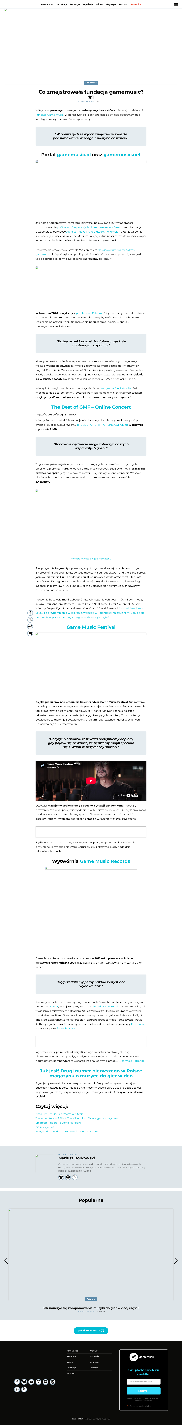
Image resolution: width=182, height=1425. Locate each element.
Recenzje (75, 4)
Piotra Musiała (66, 1028)
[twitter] (30, 620)
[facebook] (30, 613)
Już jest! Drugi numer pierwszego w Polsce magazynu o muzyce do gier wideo (91, 1073)
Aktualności (47, 4)
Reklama (94, 1367)
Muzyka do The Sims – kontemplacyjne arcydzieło (67, 1131)
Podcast (123, 4)
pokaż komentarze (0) (91, 1330)
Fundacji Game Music (49, 114)
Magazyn (111, 4)
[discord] (45, 1382)
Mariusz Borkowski (86, 102)
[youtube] (31, 1382)
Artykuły (62, 4)
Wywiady (87, 4)
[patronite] (17, 1389)
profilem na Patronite (90, 313)
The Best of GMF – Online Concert (91, 407)
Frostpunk (137, 1024)
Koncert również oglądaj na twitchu (91, 558)
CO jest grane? (45, 1127)
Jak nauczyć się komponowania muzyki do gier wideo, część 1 (91, 1308)
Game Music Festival (91, 627)
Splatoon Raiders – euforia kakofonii (58, 1122)
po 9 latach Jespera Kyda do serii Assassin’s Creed (89, 227)
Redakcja (71, 1367)
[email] (30, 626)
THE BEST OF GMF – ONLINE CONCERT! (102, 424)
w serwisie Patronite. (132, 1060)
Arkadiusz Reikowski (106, 1006)
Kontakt (71, 1373)
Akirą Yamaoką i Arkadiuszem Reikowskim (93, 231)
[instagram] (38, 1382)
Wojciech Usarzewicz (86, 1311)
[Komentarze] (30, 633)
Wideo (99, 4)
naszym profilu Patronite (116, 388)
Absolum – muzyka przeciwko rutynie (59, 1114)
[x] (24, 1389)
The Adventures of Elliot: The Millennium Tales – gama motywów (77, 1118)
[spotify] (52, 1382)
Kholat (54, 1006)
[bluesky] (24, 1382)
